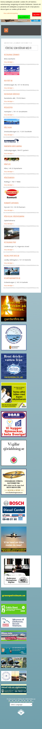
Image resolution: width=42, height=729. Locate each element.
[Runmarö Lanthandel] (21, 194)
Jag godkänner (24, 17)
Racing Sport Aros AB (11, 255)
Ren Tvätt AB (8, 80)
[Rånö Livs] (21, 159)
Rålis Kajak (8, 127)
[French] (16, 701)
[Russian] (28, 701)
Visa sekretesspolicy (11, 13)
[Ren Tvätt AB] (21, 72)
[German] (19, 701)
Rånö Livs (7, 164)
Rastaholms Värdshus (12, 94)
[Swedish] (10, 701)
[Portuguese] (25, 701)
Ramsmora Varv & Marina (13, 146)
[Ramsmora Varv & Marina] (21, 141)
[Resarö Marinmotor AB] (21, 271)
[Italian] (22, 701)
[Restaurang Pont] (21, 233)
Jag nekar (36, 14)
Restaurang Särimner (11, 54)
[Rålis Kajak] (21, 121)
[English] (13, 701)
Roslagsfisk (8, 107)
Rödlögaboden (9, 177)
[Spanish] (32, 701)
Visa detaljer (8, 62)
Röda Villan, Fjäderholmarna (14, 216)
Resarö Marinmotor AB (12, 278)
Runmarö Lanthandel (11, 203)
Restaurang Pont (10, 242)
